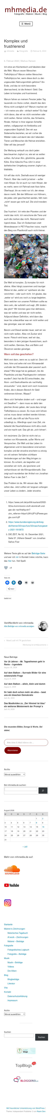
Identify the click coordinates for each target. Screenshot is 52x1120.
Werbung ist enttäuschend (34, 645)
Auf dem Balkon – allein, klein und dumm (24, 683)
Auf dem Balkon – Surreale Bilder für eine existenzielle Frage (25, 674)
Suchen (7, 1031)
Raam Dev (41, 1111)
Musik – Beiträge (15, 962)
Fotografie (23, 51)
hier (10, 560)
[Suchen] (42, 790)
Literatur (11, 983)
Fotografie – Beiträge (17, 954)
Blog (6, 975)
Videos (11, 966)
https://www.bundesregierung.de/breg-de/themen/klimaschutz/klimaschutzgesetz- (27, 525)
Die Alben (12, 970)
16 (43, 826)
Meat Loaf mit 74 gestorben (18, 641)
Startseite (8, 924)
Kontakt (7, 991)
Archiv (7, 1010)
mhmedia (10, 51)
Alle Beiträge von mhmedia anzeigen (19, 626)
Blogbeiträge (13, 979)
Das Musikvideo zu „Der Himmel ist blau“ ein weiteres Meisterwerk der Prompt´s (25, 705)
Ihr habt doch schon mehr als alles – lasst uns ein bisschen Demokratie (25, 694)
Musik (6, 958)
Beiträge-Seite (38, 553)
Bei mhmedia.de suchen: (15, 784)
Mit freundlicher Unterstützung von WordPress (25, 1108)
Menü (27, 23)
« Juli (25, 846)
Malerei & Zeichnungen (14, 928)
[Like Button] (6, 568)
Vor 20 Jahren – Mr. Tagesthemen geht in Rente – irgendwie (24, 663)
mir (17, 556)
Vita (6, 987)
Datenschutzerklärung (17, 996)
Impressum (12, 1000)
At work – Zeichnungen (18, 937)
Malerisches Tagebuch (18, 932)
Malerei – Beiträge (16, 941)
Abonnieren (12, 750)
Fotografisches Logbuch (18, 949)
